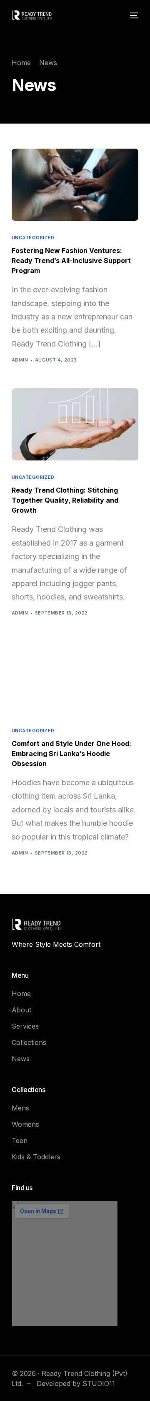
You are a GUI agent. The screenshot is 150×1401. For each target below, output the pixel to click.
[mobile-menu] (133, 15)
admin (20, 360)
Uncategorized (33, 237)
